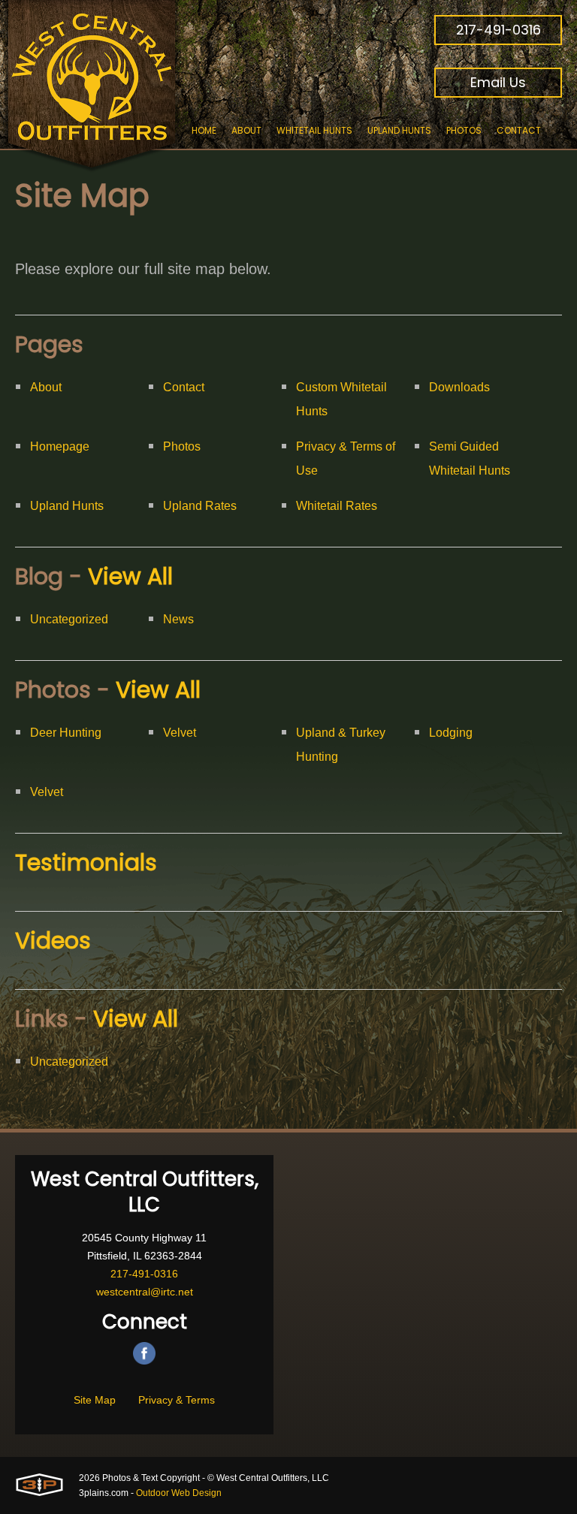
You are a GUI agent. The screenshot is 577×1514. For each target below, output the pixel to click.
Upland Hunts (67, 505)
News (178, 619)
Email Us (498, 82)
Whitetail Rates (336, 505)
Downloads (459, 387)
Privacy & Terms (176, 1400)
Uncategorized (69, 619)
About (46, 387)
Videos (53, 940)
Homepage (59, 446)
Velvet (179, 732)
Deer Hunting (65, 732)
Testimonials (86, 862)
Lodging (451, 732)
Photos (182, 446)
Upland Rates (200, 505)
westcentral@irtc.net (144, 1292)
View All (130, 576)
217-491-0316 (498, 29)
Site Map (95, 1400)
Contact (183, 387)
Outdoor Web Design (179, 1493)
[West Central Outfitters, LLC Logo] (92, 86)
